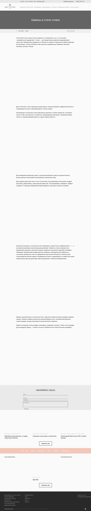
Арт (27, 451)
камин (71, 246)
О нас (26, 1)
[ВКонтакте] (68, 31)
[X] (73, 31)
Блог (35, 1)
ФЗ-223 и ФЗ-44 (16, 433)
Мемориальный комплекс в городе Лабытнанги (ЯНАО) (16, 437)
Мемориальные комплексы (64, 7)
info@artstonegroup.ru (68, 1)
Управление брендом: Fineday (27, 509)
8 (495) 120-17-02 (80, 1)
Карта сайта (17, 509)
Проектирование (37, 7)
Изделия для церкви (9, 505)
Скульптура (54, 7)
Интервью (56, 451)
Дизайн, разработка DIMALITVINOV (41, 509)
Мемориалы (8, 433)
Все (23, 451)
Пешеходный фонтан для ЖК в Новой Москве (73, 437)
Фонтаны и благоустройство (68, 433)
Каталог (22, 1)
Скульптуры (36, 433)
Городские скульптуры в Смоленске (44, 436)
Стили (49, 451)
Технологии (41, 451)
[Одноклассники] (71, 31)
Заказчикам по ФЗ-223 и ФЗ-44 (26, 7)
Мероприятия (65, 451)
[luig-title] (35, 479)
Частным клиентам (75, 7)
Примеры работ (41, 1)
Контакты (31, 1)
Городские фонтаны (46, 7)
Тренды (33, 451)
